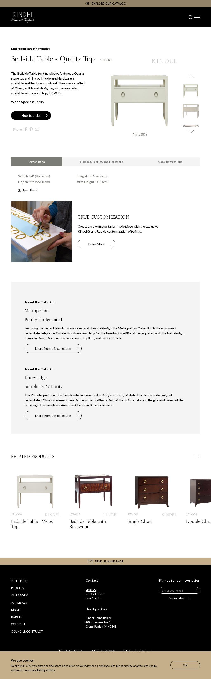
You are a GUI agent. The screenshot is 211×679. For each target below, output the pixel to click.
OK (185, 665)
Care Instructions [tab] (170, 161)
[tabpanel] (105, 179)
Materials (19, 602)
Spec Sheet (30, 190)
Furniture (19, 581)
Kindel (16, 609)
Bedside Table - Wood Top (35, 505)
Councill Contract (27, 631)
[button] (191, 76)
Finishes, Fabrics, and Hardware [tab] (101, 161)
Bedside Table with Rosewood (93, 505)
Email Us (91, 589)
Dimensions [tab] (37, 161)
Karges (16, 617)
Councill (18, 624)
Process (17, 588)
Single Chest (152, 502)
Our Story (19, 595)
